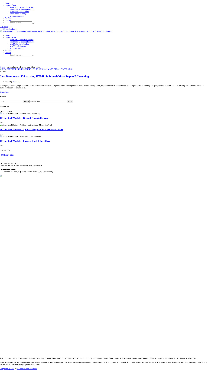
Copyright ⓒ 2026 (7, 369)
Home (7, 35)
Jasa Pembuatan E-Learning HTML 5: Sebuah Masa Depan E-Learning (44, 76)
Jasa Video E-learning (18, 14)
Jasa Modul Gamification (19, 12)
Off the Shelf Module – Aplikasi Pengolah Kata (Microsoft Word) (32, 129)
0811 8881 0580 (6, 27)
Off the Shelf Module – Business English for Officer (25, 141)
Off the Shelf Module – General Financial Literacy (24, 118)
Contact (8, 20)
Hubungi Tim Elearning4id (139, 4)
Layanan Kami (10, 37)
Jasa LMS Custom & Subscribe (21, 40)
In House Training (16, 16)
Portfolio (8, 18)
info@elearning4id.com (9, 29)
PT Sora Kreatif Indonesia (27, 369)
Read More (4, 92)
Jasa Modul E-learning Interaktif (22, 9)
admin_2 (16, 82)
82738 (32, 101)
